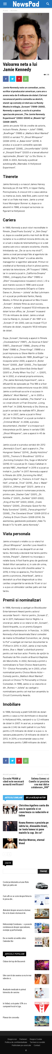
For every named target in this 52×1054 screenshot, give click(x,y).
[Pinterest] (19, 79)
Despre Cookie (36, 1039)
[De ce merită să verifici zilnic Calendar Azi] (42, 942)
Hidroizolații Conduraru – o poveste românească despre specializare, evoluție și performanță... (17, 927)
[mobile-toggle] (5, 4)
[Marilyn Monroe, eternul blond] (10, 843)
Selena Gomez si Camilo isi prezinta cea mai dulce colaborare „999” (39, 783)
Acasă (5, 10)
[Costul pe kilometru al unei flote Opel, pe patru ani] (42, 886)
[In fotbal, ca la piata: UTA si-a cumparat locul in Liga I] (42, 1007)
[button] (48, 4)
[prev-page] (4, 854)
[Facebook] (6, 79)
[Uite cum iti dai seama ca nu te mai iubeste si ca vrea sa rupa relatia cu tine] (42, 979)
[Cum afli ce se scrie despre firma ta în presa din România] (42, 900)
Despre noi (12, 1039)
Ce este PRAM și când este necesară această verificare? (13, 781)
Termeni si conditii (37, 1042)
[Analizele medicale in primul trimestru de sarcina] (42, 993)
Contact (37, 1045)
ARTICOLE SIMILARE (13, 797)
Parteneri (23, 1039)
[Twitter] (12, 79)
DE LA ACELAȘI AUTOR (35, 797)
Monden (14, 10)
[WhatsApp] (26, 79)
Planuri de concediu (11, 1017)
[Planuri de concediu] (42, 1021)
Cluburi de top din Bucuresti (14, 961)
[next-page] (9, 854)
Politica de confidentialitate (16, 1042)
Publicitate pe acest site (21, 1045)
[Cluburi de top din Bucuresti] (42, 965)
